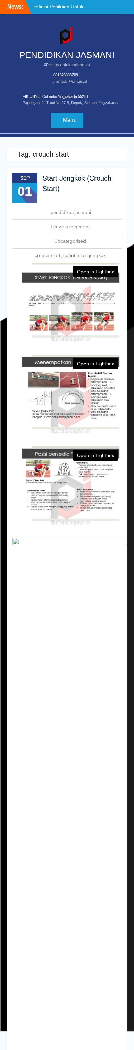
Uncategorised (70, 241)
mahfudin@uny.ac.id (70, 81)
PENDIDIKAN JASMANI (66, 55)
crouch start (47, 255)
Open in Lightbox (95, 271)
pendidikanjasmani (71, 212)
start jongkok (92, 255)
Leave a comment (70, 226)
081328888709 (65, 75)
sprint (69, 255)
